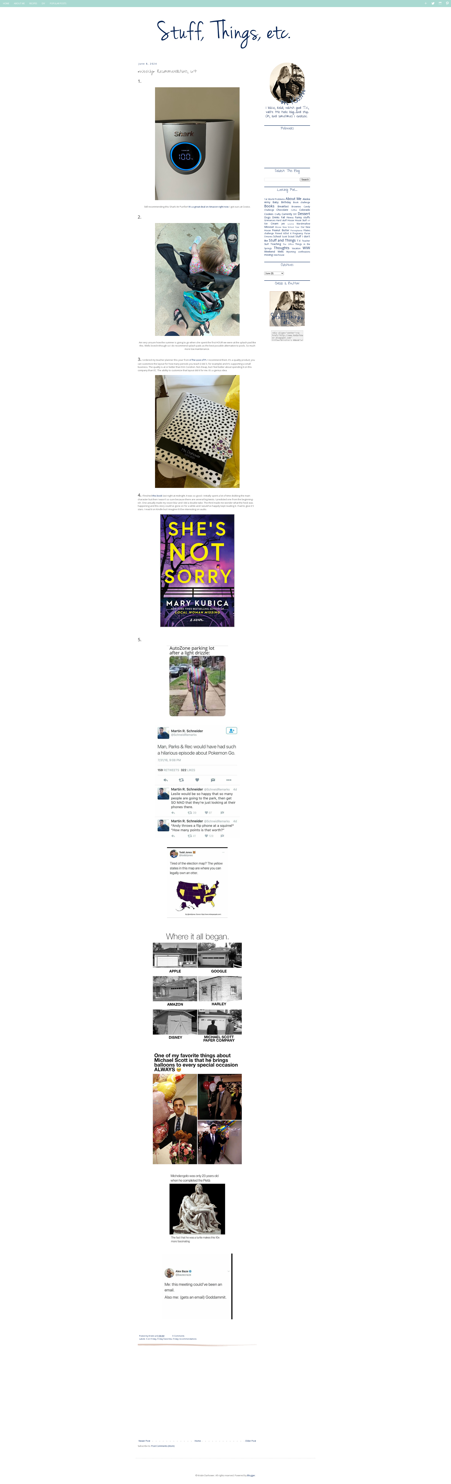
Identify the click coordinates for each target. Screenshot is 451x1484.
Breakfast (283, 206)
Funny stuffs (302, 217)
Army (267, 202)
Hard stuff (281, 220)
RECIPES (33, 3)
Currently (287, 214)
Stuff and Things (282, 240)
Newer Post (144, 1440)
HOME (6, 3)
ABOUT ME (19, 3)
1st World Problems (274, 199)
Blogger (251, 1475)
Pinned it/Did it (283, 233)
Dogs (267, 217)
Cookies (268, 214)
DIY (43, 3)
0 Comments (178, 1335)
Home (198, 1440)
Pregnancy (298, 233)
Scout (291, 236)
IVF (309, 220)
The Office (288, 244)
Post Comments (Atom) (162, 1446)
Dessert (304, 213)
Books (269, 206)
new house (279, 254)
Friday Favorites (164, 1338)
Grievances (269, 220)
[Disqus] (197, 1392)
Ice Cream (271, 223)
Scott (284, 236)
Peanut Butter (280, 230)
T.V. (299, 240)
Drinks (275, 217)
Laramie (291, 224)
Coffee (294, 210)
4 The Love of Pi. (198, 359)
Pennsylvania (296, 230)
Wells (281, 251)
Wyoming (291, 251)
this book (157, 495)
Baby (276, 202)
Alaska (306, 199)
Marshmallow (303, 223)
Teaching (275, 244)
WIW (306, 247)
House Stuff (301, 220)
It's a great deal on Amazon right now (208, 206)
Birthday (286, 202)
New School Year (291, 227)
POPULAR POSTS (58, 3)
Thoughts (281, 247)
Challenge (269, 209)
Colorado (304, 209)
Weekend (269, 251)
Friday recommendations (184, 1338)
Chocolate (282, 209)
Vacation (296, 248)
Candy (307, 206)
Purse (307, 233)
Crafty (278, 214)
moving (268, 254)
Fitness (290, 217)
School (277, 236)
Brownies (296, 206)
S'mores (268, 236)
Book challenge (301, 202)
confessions (304, 251)
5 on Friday (151, 1338)
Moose (278, 227)
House (291, 220)
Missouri (269, 227)
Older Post (250, 1440)
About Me (294, 198)
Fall (283, 217)
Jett (283, 223)
